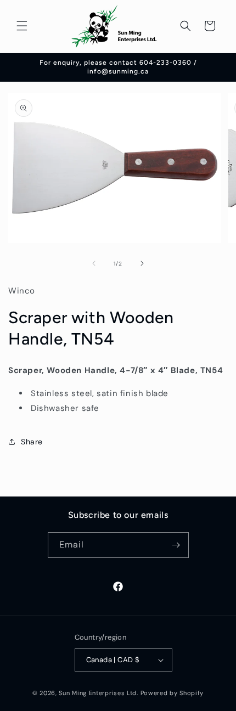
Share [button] (32, 442)
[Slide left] (94, 263)
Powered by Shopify (172, 693)
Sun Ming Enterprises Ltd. (98, 693)
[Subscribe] (176, 545)
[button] (22, 26)
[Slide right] (142, 263)
